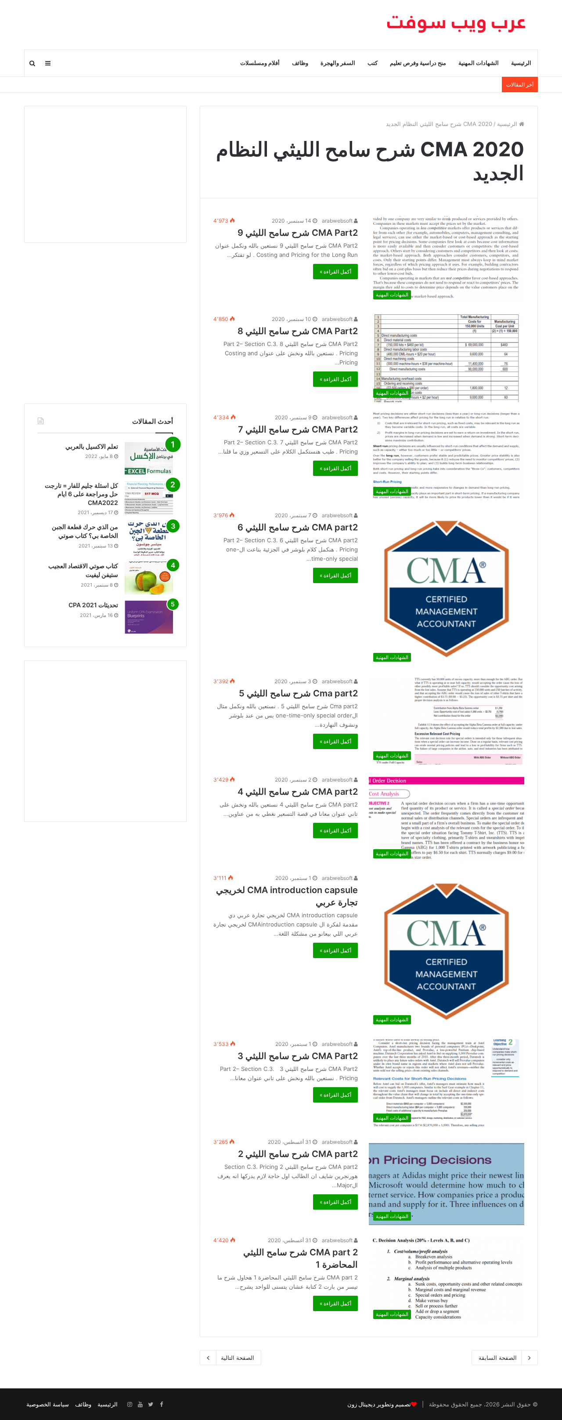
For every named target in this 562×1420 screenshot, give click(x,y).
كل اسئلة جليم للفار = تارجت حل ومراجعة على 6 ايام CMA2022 (81, 494)
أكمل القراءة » (335, 271)
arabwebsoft (338, 220)
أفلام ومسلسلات (260, 63)
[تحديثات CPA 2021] (149, 617)
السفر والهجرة (338, 63)
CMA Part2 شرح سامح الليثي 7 (298, 429)
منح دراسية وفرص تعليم (418, 63)
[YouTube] (140, 1404)
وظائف (300, 63)
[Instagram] (129, 1404)
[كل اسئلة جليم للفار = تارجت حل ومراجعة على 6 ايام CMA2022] (149, 497)
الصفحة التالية (237, 1357)
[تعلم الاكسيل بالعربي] (149, 458)
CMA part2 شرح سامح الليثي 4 (298, 791)
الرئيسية (521, 63)
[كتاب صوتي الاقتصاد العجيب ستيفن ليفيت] (149, 578)
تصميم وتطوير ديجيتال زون (379, 1404)
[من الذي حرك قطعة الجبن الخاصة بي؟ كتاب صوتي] (149, 539)
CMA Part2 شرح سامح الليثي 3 (298, 1056)
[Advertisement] (105, 174)
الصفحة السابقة (498, 1357)
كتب (372, 63)
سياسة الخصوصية (47, 1404)
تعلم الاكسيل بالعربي (91, 446)
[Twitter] (150, 1404)
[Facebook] (161, 1404)
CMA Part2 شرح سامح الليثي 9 (298, 232)
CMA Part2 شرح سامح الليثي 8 (298, 331)
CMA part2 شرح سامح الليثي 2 (298, 1154)
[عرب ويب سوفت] (456, 24)
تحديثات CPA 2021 (93, 605)
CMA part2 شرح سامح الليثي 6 (298, 527)
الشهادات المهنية (478, 63)
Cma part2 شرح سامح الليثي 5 (298, 693)
